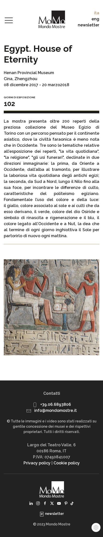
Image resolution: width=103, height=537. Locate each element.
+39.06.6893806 (55, 404)
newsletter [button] (88, 25)
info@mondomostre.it (55, 410)
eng (95, 19)
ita (96, 13)
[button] (9, 21)
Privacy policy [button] (37, 463)
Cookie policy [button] (67, 463)
